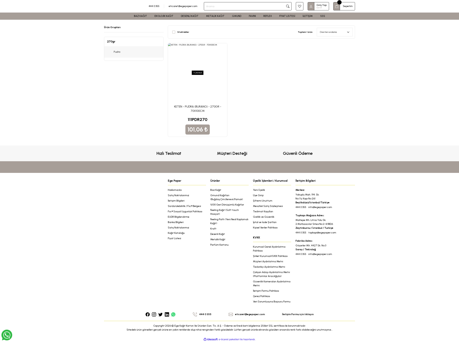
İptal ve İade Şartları (264, 222)
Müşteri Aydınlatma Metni (268, 261)
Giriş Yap (321, 5)
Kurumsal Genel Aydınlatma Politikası (269, 248)
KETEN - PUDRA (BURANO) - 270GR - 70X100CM (197, 109)
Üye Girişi (258, 195)
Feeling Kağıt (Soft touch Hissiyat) (224, 212)
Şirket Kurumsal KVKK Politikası (270, 256)
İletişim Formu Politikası (266, 290)
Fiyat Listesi (174, 238)
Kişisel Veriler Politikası (265, 227)
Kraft (213, 228)
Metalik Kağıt (217, 239)
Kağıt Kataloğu (176, 233)
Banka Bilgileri (176, 222)
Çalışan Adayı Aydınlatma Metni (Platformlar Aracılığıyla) (271, 274)
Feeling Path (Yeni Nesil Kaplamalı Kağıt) (229, 221)
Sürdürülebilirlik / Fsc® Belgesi (184, 206)
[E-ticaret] (229, 339)
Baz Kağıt (215, 190)
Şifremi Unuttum (262, 200)
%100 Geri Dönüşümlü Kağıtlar (227, 204)
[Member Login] (311, 6)
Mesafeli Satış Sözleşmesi (268, 206)
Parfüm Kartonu (219, 244)
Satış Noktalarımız (178, 195)
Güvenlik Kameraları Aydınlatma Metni (271, 283)
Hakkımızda (175, 190)
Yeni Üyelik (259, 190)
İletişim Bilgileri (176, 200)
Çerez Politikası (261, 296)
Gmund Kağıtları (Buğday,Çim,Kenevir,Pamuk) (226, 197)
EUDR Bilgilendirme (178, 216)
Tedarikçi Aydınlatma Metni (269, 266)
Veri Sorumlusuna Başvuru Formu (271, 301)
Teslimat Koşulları (263, 211)
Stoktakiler (183, 32)
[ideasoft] (211, 339)
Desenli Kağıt (217, 234)
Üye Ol (318, 7)
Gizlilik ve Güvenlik (263, 216)
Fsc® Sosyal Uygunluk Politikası (185, 211)
